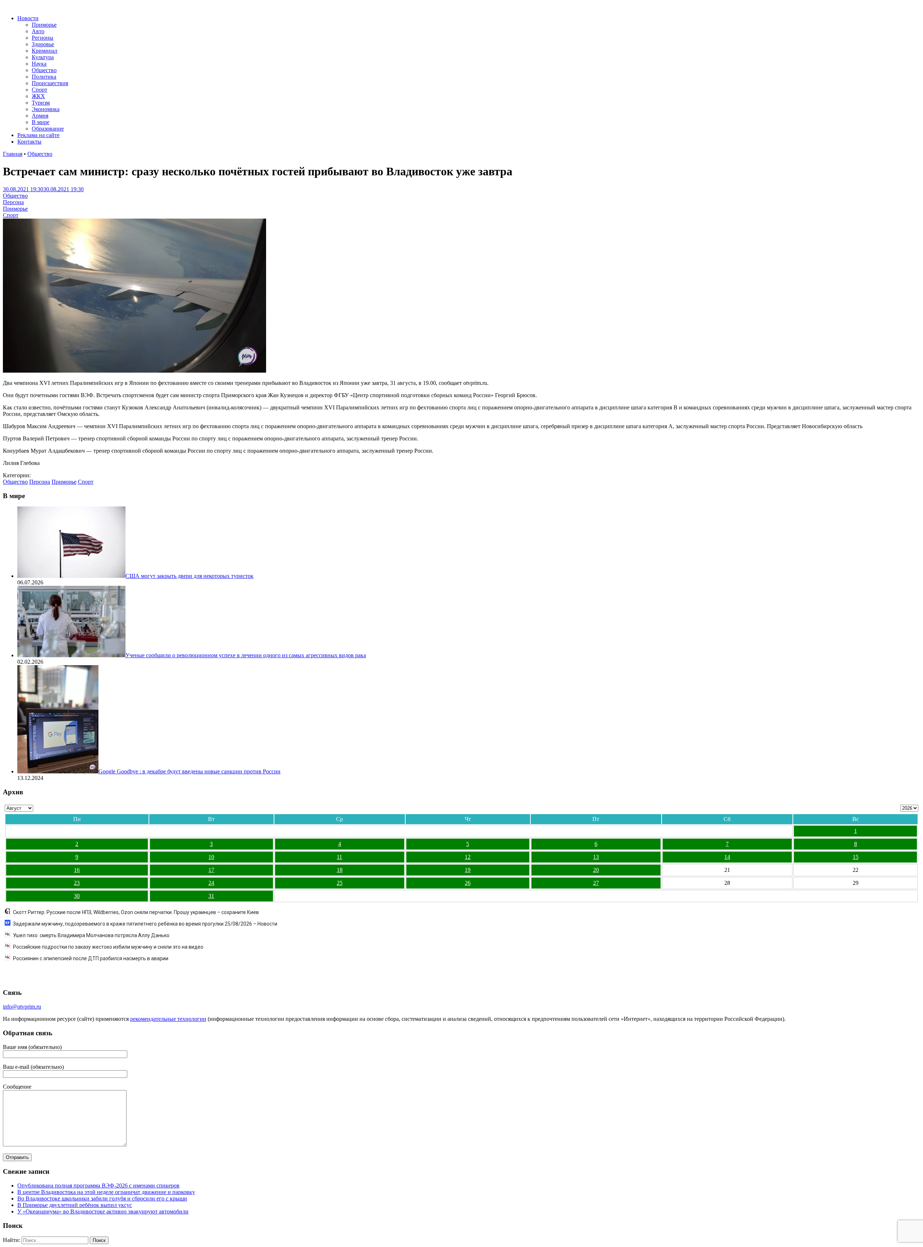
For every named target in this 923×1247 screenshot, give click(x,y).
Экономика (45, 109)
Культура (43, 57)
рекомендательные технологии (168, 1019)
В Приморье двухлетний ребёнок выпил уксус (74, 1205)
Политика (44, 77)
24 (211, 883)
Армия (40, 116)
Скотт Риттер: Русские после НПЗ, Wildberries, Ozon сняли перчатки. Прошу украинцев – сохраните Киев (136, 912)
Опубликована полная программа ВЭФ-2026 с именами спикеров (98, 1185)
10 (211, 857)
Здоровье (43, 44)
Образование (48, 129)
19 (468, 870)
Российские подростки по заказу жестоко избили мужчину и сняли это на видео (108, 947)
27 (596, 883)
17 (211, 870)
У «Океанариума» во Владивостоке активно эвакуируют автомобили (103, 1211)
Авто (38, 31)
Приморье (44, 25)
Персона (13, 202)
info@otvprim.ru (22, 1007)
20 (596, 870)
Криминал (44, 51)
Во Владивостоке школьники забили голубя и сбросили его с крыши (102, 1198)
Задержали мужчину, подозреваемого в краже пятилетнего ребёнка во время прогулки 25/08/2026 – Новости (145, 924)
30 (77, 896)
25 (340, 883)
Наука (39, 64)
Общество (44, 70)
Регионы (42, 38)
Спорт (39, 90)
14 (727, 857)
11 (339, 857)
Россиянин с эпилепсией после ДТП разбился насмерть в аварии (90, 958)
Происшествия (50, 83)
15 (855, 857)
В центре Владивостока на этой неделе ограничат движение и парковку (106, 1192)
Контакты (29, 142)
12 (468, 857)
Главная (12, 154)
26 (468, 883)
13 (596, 857)
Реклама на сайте (38, 135)
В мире (40, 122)
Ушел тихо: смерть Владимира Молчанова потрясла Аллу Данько (91, 935)
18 (340, 870)
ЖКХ (38, 96)
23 (77, 883)
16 (77, 870)
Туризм (41, 103)
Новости (28, 18)
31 (211, 896)
